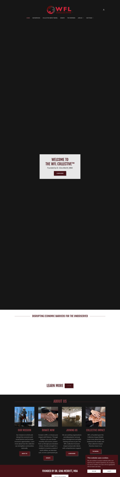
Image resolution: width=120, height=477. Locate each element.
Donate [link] (62, 18)
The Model (95, 451)
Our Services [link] (36, 18)
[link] (60, 9)
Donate (48, 458)
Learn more (71, 453)
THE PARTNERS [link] (71, 18)
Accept (109, 471)
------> (69, 385)
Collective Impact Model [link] (50, 18)
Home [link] (28, 18)
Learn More (60, 173)
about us (24, 453)
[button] (103, 9)
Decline (94, 471)
